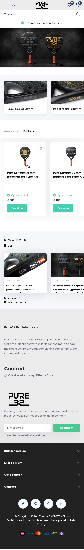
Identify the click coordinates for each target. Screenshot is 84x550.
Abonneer (66, 428)
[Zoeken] (78, 14)
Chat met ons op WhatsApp (30, 375)
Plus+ (66, 516)
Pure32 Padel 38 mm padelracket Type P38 (22, 174)
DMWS (56, 516)
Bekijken (17, 208)
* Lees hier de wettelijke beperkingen (25, 435)
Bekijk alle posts (15, 302)
